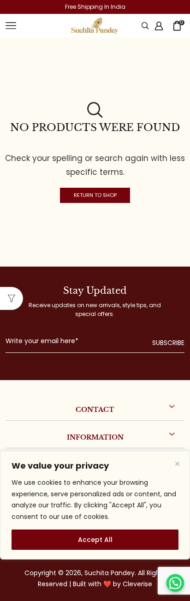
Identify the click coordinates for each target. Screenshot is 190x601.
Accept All (95, 539)
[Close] (177, 463)
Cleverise (137, 584)
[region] (95, 505)
